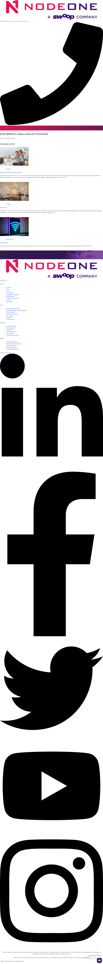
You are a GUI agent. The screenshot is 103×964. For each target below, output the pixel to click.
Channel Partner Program (13, 349)
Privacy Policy (10, 315)
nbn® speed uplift (11, 327)
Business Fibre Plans (12, 347)
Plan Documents (10, 312)
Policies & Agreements (12, 313)
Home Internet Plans (11, 326)
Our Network (10, 292)
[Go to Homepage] (51, 19)
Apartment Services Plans (13, 335)
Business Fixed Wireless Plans (14, 343)
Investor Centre (10, 319)
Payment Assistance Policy (13, 308)
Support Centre (13, 21)
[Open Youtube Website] (51, 831)
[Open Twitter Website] (51, 739)
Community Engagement (13, 294)
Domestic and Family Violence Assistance (17, 310)
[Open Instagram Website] (51, 949)
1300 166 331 (3, 280)
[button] (51, 73)
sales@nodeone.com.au (5, 352)
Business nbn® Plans (12, 345)
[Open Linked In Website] (51, 470)
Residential (2, 21)
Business (7, 21)
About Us (9, 287)
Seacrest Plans (10, 333)
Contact (8, 299)
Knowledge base (4, 258)
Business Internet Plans (12, 341)
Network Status (10, 296)
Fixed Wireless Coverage (13, 298)
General (8, 168)
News (8, 289)
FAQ (8, 290)
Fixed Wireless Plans (12, 331)
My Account (20, 21)
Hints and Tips (10, 239)
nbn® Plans (9, 329)
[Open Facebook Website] (51, 635)
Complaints (9, 317)
